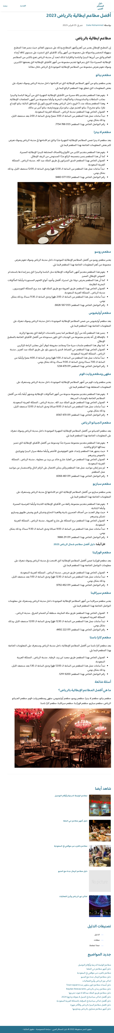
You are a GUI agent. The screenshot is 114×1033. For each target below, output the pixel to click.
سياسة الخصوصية (43, 1029)
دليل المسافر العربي (60, 1029)
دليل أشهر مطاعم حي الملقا (75, 821)
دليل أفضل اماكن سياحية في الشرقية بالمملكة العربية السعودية (84, 1001)
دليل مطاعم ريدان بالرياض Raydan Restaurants (88, 989)
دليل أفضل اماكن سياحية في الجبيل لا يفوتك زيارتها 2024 (86, 997)
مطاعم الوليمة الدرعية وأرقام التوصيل (71, 796)
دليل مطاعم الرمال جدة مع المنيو (72, 871)
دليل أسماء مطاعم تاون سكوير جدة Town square (88, 985)
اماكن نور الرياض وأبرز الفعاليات (73, 896)
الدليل (97, 935)
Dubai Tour (95, 946)
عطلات (97, 940)
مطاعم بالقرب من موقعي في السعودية (70, 846)
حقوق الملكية (28, 1029)
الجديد (23, 6)
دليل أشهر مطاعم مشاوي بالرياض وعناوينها (91, 1009)
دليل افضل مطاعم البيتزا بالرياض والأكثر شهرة (90, 1005)
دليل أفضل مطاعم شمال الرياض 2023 (74, 544)
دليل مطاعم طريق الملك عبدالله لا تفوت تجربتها (90, 993)
